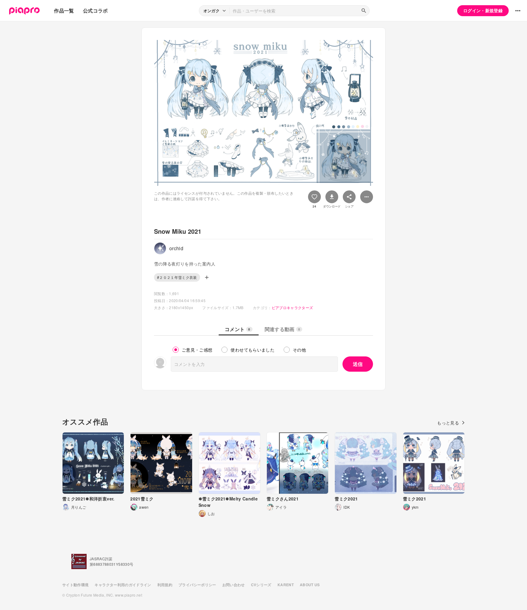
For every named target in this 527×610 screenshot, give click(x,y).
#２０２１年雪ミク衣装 (177, 277)
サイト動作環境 (75, 584)
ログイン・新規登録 (483, 10)
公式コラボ (95, 10)
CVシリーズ (261, 584)
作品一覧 (64, 10)
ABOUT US (310, 584)
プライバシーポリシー (197, 584)
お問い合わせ (233, 584)
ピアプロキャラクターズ (292, 307)
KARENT (286, 584)
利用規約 (164, 584)
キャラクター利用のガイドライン (123, 584)
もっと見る (448, 423)
